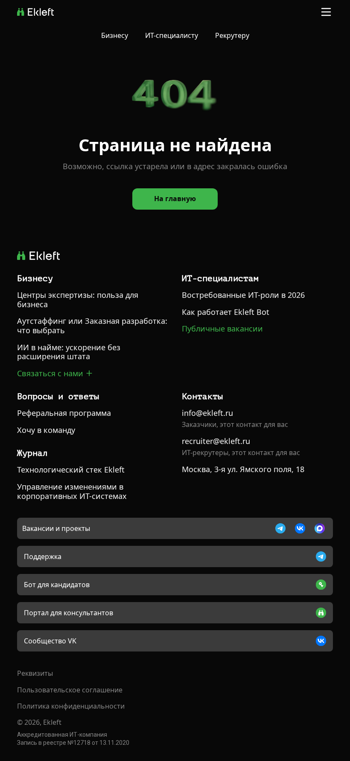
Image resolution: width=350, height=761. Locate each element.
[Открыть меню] (326, 12)
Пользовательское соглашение (69, 690)
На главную (175, 198)
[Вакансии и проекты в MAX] (320, 528)
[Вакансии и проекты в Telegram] (280, 528)
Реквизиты (35, 673)
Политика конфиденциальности (71, 706)
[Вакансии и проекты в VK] (300, 528)
